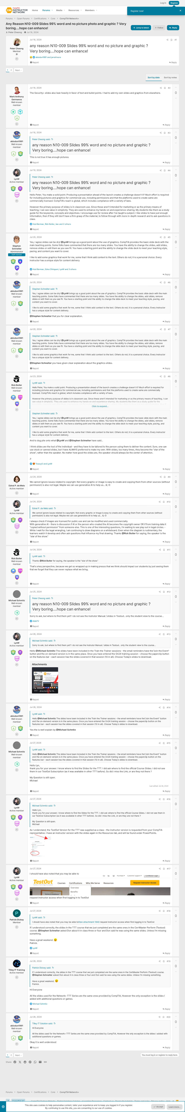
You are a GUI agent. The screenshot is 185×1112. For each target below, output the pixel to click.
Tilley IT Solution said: (42, 1023)
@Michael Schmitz (45, 650)
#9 (169, 477)
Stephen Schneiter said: (43, 289)
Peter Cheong (15, 32)
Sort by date (154, 77)
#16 (168, 799)
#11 (168, 549)
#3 (169, 133)
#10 (168, 502)
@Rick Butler (129, 533)
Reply (174, 62)
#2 (169, 88)
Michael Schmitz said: (42, 640)
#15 (168, 743)
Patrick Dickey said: (41, 967)
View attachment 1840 (89, 922)
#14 (168, 707)
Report (35, 62)
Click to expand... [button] (100, 406)
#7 (169, 329)
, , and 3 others (54, 269)
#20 (168, 1017)
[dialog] (156, 11)
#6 (169, 282)
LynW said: (37, 383)
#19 (168, 961)
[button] (52, 10)
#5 (169, 237)
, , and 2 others (52, 224)
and (48, 57)
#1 (176, 40)
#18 (168, 911)
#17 (168, 868)
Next (17, 70)
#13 (168, 634)
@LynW (65, 242)
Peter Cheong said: (41, 139)
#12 (168, 591)
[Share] (167, 39)
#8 (169, 376)
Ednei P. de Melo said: (42, 508)
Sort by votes (170, 77)
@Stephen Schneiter (41, 316)
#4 (169, 170)
